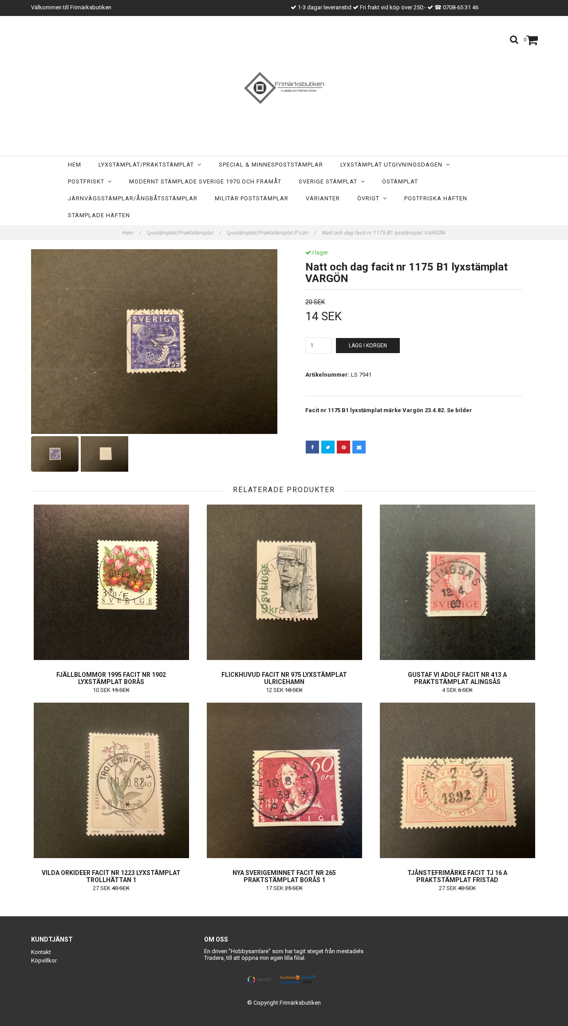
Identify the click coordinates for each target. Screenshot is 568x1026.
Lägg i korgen (368, 345)
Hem (74, 164)
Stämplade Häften (99, 215)
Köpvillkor (44, 960)
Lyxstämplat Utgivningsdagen (393, 164)
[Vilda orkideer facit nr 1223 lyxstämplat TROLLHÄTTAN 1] (111, 780)
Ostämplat (400, 181)
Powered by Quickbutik (284, 1009)
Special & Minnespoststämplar (271, 164)
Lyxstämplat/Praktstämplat (148, 164)
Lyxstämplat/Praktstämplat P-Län (271, 233)
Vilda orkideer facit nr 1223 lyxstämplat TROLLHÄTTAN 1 (111, 876)
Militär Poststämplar (251, 198)
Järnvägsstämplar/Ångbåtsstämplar (132, 198)
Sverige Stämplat (330, 181)
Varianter (323, 198)
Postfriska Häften (435, 198)
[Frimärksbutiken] (284, 88)
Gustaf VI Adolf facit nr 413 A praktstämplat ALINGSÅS (457, 678)
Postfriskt (88, 181)
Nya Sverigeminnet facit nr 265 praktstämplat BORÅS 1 (284, 876)
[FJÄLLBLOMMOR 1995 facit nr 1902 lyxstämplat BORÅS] (111, 582)
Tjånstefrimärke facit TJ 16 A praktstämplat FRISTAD (457, 876)
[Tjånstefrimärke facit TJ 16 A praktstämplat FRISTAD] (457, 780)
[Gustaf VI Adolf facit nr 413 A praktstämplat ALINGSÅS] (457, 582)
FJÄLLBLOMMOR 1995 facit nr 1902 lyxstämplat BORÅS (111, 678)
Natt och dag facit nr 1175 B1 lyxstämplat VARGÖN (384, 233)
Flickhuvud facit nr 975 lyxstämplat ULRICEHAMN (284, 678)
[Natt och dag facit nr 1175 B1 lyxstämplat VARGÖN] (154, 341)
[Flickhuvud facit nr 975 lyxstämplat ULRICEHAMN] (284, 582)
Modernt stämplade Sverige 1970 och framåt (205, 181)
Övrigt (370, 198)
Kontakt (41, 952)
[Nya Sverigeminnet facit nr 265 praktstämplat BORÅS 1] (284, 780)
